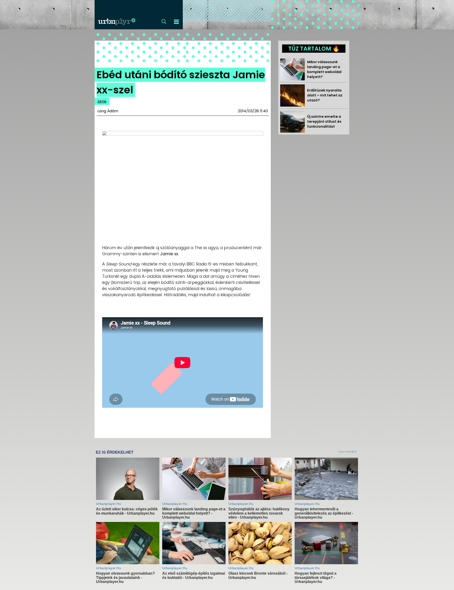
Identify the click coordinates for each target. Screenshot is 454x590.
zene (101, 101)
